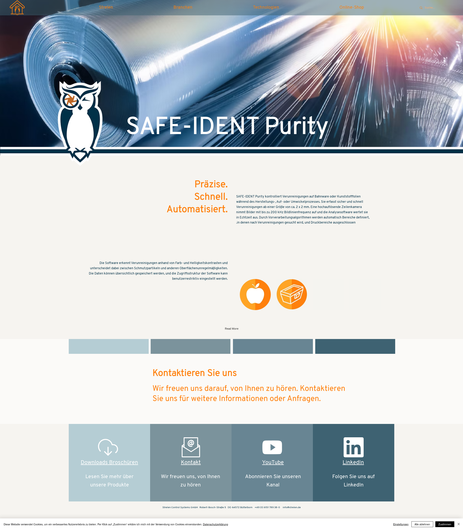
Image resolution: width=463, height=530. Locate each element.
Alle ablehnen (422, 524)
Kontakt (191, 462)
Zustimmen (444, 524)
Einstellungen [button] (401, 524)
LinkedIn (353, 462)
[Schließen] (458, 524)
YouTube (273, 462)
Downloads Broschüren (109, 462)
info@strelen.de (292, 507)
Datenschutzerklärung (215, 524)
